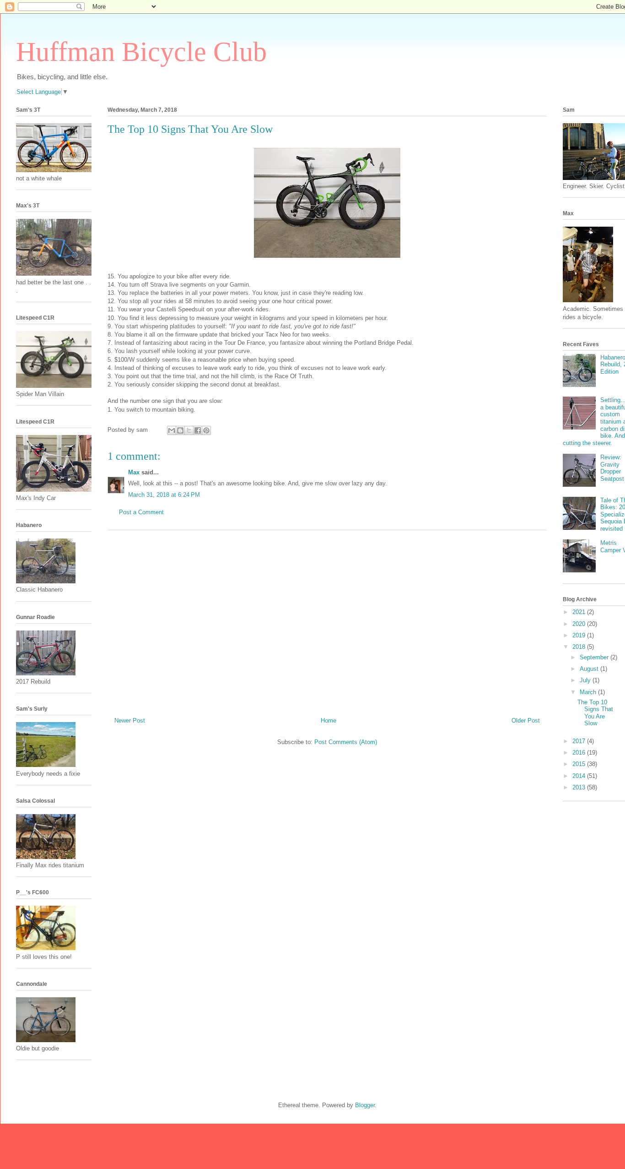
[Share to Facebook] (197, 430)
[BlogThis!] (180, 430)
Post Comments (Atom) (345, 742)
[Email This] (171, 430)
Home (328, 720)
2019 (579, 635)
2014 (579, 775)
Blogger (365, 1105)
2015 (579, 764)
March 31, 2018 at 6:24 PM (164, 494)
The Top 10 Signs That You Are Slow (595, 713)
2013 (579, 787)
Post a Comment (141, 512)
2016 (579, 752)
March (589, 692)
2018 (579, 646)
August (590, 668)
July (586, 680)
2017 (579, 741)
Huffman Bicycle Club (141, 52)
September (595, 657)
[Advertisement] (327, 620)
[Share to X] (189, 430)
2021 (579, 612)
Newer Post (129, 720)
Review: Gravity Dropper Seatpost (612, 468)
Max (134, 472)
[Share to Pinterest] (206, 430)
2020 (579, 623)
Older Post (526, 720)
